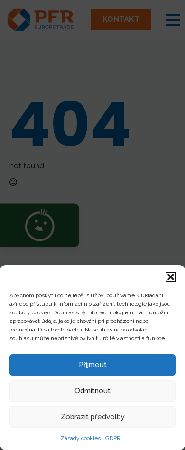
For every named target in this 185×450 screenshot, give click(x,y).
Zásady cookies (80, 438)
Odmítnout (92, 390)
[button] (171, 277)
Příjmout (93, 364)
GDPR (112, 438)
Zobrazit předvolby (93, 417)
